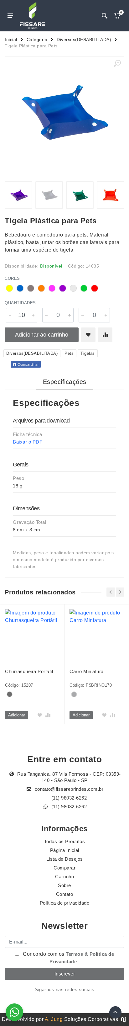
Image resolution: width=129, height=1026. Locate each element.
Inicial (11, 39)
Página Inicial (64, 850)
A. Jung (54, 1019)
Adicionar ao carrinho (41, 335)
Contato (64, 894)
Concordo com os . (68, 957)
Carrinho (64, 876)
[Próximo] (120, 592)
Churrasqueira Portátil (29, 671)
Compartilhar (28, 364)
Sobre (64, 885)
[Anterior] (110, 592)
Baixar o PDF (27, 441)
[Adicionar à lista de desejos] (88, 334)
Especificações (64, 381)
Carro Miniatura (87, 671)
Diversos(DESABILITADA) (84, 39)
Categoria (37, 39)
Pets (69, 353)
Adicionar (16, 715)
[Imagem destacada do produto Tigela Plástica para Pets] (64, 116)
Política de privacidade (65, 903)
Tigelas (87, 353)
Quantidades (20, 302)
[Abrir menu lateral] (10, 15)
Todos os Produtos (64, 841)
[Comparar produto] (105, 334)
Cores (12, 278)
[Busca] (104, 15)
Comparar (64, 867)
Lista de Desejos (64, 859)
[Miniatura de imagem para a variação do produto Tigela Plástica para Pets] (18, 195)
